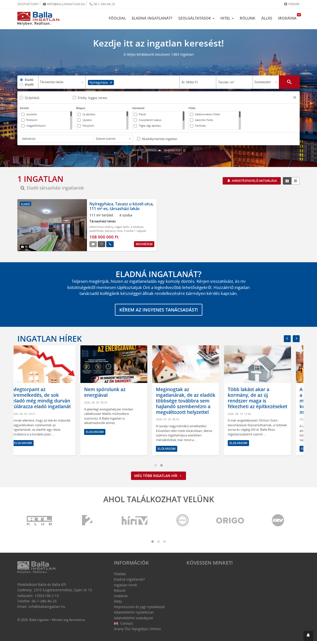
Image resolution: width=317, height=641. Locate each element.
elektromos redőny (101, 227)
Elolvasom (32, 432)
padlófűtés (96, 231)
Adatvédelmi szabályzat (133, 618)
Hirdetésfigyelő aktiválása (254, 181)
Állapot (80, 108)
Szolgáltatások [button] (195, 18)
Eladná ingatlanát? (152, 18)
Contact (126, 623)
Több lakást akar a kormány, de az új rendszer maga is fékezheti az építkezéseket (194, 397)
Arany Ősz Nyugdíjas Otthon (137, 628)
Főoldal (117, 18)
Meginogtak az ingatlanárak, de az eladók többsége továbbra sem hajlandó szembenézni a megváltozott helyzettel (122, 400)
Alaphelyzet (173, 150)
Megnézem (144, 244)
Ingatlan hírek (49, 338)
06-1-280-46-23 (102, 4)
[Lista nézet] (295, 181)
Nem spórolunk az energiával (41, 392)
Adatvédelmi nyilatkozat (134, 612)
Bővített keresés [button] (144, 150)
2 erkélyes (137, 227)
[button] (294, 98)
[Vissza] (287, 338)
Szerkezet (138, 108)
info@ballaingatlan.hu (64, 4)
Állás (266, 18)
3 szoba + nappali (135, 231)
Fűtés (191, 108)
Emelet (24, 108)
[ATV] (278, 521)
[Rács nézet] (287, 181)
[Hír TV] (135, 521)
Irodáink (289, 17)
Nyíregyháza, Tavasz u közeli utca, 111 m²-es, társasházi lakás (121, 206)
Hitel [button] (225, 18)
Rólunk (247, 18)
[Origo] (230, 521)
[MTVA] (182, 521)
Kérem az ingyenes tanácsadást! (158, 310)
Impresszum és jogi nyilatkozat (139, 606)
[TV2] (87, 521)
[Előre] (296, 338)
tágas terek (122, 227)
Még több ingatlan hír (156, 475)
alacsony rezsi (113, 231)
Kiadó (29, 84)
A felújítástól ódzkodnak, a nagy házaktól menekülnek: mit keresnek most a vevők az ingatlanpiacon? (266, 400)
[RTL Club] (40, 521)
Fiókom (291, 4)
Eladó (29, 79)
